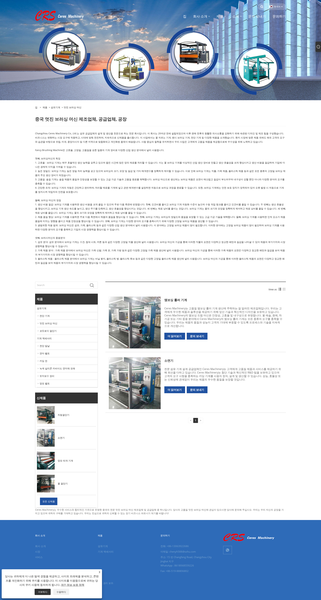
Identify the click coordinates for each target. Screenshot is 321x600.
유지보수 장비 (47, 376)
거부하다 (42, 591)
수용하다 (61, 591)
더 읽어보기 (175, 336)
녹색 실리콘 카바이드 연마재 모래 (57, 368)
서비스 (39, 557)
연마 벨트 (45, 353)
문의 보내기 (197, 336)
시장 (37, 551)
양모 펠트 (45, 383)
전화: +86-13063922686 (174, 546)
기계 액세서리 (44, 338)
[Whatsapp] (227, 550)
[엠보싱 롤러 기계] (135, 322)
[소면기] (135, 383)
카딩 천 (43, 360)
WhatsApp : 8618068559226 (177, 565)
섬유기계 (55, 107)
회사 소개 (40, 546)
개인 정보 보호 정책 (72, 585)
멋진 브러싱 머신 (48, 323)
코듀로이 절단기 (48, 330)
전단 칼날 (45, 345)
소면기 (168, 360)
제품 (45, 107)
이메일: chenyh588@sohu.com (178, 551)
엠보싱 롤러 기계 (175, 300)
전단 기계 (45, 315)
